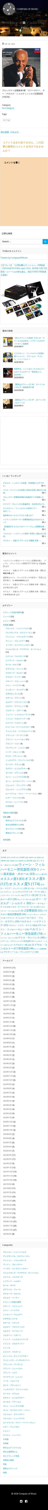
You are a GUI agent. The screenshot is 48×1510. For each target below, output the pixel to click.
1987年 (5, 861)
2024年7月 (7, 1046)
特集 (5, 817)
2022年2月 (7, 1163)
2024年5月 (7, 1055)
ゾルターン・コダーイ (15, 710)
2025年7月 (7, 1009)
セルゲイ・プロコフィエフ (16, 702)
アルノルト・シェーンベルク (17, 628)
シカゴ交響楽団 (30, 910)
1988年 (13, 861)
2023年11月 (8, 1076)
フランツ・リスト (13, 743)
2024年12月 (8, 1026)
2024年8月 (7, 1042)
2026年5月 (7, 980)
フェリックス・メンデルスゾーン (19, 731)
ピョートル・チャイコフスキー (18, 727)
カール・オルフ (12, 664)
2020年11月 (8, 1225)
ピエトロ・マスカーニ (15, 723)
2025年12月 (8, 1001)
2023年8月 (7, 1088)
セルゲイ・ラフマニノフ (15, 706)
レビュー (6, 620)
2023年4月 (7, 1105)
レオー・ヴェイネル (14, 797)
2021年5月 (7, 1200)
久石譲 (8, 806)
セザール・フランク (14, 698)
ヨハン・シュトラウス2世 (16, 777)
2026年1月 (7, 997)
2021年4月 (7, 1205)
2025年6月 (7, 1013)
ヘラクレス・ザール (15, 918)
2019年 (31, 860)
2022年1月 (7, 1167)
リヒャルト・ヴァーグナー (16, 785)
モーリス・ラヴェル (14, 764)
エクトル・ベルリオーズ (15, 656)
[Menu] (24, 23)
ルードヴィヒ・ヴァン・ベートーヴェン (22, 793)
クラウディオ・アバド (32, 891)
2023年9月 (7, 1084)
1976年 (5, 857)
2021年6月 (7, 1196)
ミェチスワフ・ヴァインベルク (18, 760)
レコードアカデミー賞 (19, 945)
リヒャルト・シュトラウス (16, 789)
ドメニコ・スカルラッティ (16, 718)
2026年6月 (7, 976)
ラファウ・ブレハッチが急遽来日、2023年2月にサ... (24, 504)
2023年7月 (7, 1092)
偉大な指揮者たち (13, 824)
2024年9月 (7, 1038)
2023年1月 (7, 1117)
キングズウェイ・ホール (10, 892)
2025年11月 (8, 1005)
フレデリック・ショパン (15, 747)
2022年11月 (8, 1126)
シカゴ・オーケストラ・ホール (25, 907)
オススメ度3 (12, 879)
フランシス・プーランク (15, 735)
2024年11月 (8, 1030)
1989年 (22, 861)
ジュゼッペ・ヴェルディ (15, 689)
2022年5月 (7, 1150)
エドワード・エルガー (15, 660)
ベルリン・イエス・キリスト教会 (24, 925)
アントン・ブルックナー (15, 641)
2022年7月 (7, 1142)
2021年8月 (7, 1188)
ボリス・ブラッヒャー (15, 756)
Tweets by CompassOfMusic (14, 257)
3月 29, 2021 (10, 44)
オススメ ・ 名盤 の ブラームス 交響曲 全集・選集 (23, 570)
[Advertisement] (24, 441)
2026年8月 (7, 967)
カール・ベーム (37, 888)
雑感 (5, 839)
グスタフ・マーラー (14, 677)
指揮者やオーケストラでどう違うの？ (18, 515)
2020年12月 (8, 1221)
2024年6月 (7, 1051)
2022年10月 (8, 1130)
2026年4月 (7, 984)
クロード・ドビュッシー (15, 681)
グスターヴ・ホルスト (15, 673)
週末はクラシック (13, 833)
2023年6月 (7, 1096)
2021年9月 (7, 1184)
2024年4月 (7, 1059)
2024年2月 (7, 1067)
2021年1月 (7, 1217)
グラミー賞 (31, 895)
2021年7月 (7, 1192)
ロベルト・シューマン (15, 802)
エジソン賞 (41, 874)
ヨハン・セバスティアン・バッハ (19, 781)
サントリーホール (26, 899)
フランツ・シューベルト (15, 739)
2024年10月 (8, 1034)
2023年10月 (8, 1080)
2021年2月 (7, 1213)
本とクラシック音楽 (14, 828)
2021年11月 (8, 1176)
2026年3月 (7, 988)
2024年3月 (7, 1063)
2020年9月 (7, 1234)
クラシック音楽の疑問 (12, 612)
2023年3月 (7, 1109)
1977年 (14, 857)
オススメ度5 (24, 883)
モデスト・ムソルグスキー (16, 768)
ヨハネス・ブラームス (15, 772)
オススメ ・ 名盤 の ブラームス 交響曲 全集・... (22, 540)
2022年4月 (7, 1155)
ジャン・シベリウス (14, 685)
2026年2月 (7, 992)
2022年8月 (7, 1138)
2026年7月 (7, 972)
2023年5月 (7, 1101)
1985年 (40, 857)
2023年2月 (7, 1113)
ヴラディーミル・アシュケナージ (21, 951)
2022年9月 (7, 1134)
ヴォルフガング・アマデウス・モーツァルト (23, 649)
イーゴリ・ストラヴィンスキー (18, 645)
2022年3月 (7, 1159)
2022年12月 (8, 1121)
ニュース (6, 616)
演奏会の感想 (8, 812)
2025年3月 (7, 1017)
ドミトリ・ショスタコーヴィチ (18, 714)
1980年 (32, 857)
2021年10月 (8, 1180)
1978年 (23, 857)
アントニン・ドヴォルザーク (17, 636)
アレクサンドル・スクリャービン (19, 632)
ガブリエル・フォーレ (15, 669)
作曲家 (5, 625)
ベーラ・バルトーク (14, 752)
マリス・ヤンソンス (31, 937)
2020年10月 (8, 1230)
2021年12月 (8, 1171)
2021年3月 (7, 1209)
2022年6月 (7, 1146)
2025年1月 (7, 1022)
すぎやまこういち (13, 693)
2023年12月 (8, 1072)
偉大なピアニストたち (15, 820)
